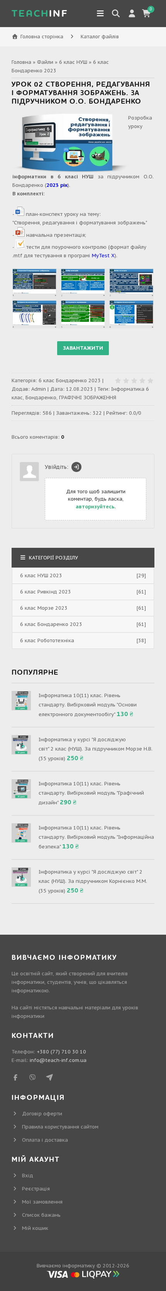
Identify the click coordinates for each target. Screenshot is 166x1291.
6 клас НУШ (73, 62)
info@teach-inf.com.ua (58, 1060)
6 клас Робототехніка (47, 640)
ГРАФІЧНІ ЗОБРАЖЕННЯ (87, 397)
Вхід (27, 1175)
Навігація (100, 13)
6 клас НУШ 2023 (41, 575)
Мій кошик (35, 1228)
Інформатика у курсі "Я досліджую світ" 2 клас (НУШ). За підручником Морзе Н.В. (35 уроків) (95, 749)
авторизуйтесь (95, 506)
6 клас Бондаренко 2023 (70, 380)
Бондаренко (40, 397)
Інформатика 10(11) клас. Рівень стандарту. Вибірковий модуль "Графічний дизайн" (91, 793)
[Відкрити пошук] (116, 13)
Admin (38, 389)
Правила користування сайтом (60, 1126)
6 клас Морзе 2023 (44, 608)
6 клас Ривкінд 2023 (45, 591)
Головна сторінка (41, 36)
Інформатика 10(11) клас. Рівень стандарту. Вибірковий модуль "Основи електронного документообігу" (88, 705)
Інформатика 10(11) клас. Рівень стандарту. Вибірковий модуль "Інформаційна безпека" (96, 837)
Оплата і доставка (45, 1140)
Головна (21, 62)
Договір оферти (42, 1113)
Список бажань (41, 1215)
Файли (45, 62)
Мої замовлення (42, 1202)
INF (40, 13)
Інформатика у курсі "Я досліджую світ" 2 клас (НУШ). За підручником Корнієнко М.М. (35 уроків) (93, 881)
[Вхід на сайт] (76, 467)
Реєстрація (36, 1188)
